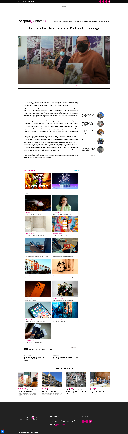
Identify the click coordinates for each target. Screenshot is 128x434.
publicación (44, 349)
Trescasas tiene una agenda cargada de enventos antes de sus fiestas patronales (88, 141)
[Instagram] (103, 1)
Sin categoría (69, 388)
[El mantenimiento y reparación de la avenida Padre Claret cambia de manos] (100, 149)
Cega (29, 349)
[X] (106, 1)
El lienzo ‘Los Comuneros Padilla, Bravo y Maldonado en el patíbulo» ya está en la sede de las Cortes (37, 359)
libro (39, 349)
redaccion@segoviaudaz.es (60, 424)
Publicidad (38, 1)
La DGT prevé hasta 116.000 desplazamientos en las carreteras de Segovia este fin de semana (88, 124)
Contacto (42, 1)
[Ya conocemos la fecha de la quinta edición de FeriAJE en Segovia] (28, 379)
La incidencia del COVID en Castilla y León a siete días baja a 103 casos (65, 358)
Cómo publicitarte (53, 425)
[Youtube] (109, 1)
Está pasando (45, 388)
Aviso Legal (84, 425)
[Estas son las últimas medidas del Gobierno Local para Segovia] (100, 115)
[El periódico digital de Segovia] (29, 21)
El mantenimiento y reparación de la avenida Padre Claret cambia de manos (88, 149)
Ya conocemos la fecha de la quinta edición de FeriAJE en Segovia (28, 390)
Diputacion (34, 349)
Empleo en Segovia (22, 388)
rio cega (50, 349)
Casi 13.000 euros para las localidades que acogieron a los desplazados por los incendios (88, 132)
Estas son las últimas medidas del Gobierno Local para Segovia (89, 115)
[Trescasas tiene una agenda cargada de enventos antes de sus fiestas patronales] (100, 141)
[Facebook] (100, 1)
